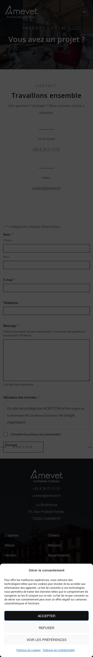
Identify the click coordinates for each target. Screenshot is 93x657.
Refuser (46, 627)
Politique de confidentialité (59, 650)
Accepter (46, 615)
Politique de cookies (28, 650)
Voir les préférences (47, 639)
